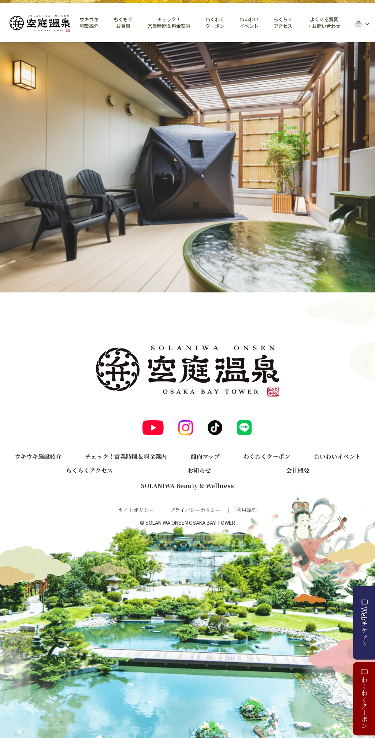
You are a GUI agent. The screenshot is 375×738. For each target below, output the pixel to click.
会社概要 (297, 470)
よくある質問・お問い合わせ (324, 22)
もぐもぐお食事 (123, 22)
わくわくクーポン (214, 22)
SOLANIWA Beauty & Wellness (187, 485)
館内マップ (205, 456)
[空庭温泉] (40, 23)
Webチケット (364, 626)
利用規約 (246, 509)
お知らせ (199, 470)
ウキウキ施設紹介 (89, 22)
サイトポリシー (136, 509)
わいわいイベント (249, 22)
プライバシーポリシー (195, 509)
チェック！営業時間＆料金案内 (169, 22)
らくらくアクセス (283, 22)
